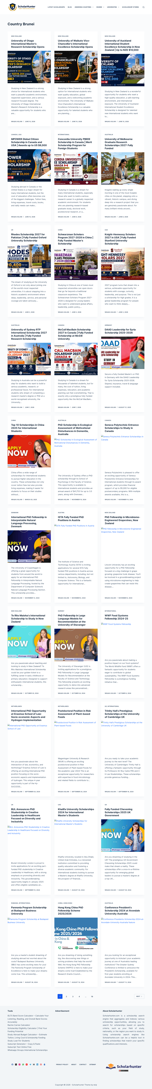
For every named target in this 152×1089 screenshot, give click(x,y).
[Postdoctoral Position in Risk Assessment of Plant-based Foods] (76, 737)
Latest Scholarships (56, 7)
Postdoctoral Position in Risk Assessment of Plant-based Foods (74, 713)
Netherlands (16, 706)
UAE (59, 805)
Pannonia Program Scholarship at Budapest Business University (29, 910)
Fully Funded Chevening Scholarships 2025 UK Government (118, 812)
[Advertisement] (76, 1030)
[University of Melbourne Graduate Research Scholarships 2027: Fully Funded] (122, 168)
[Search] (143, 7)
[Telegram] (30, 1064)
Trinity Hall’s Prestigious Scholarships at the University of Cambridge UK (122, 713)
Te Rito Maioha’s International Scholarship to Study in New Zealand (28, 618)
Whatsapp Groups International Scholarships (28, 1050)
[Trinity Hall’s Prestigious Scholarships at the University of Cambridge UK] (122, 737)
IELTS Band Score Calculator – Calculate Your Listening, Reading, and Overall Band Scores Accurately (28, 1018)
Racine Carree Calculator (19, 1025)
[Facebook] (12, 1064)
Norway (61, 611)
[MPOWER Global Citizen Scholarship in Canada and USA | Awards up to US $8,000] (29, 165)
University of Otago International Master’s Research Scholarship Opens (27, 43)
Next (138, 996)
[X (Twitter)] (16, 1064)
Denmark (14, 512)
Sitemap (92, 1064)
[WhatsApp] (23, 1064)
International (63, 134)
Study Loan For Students (19, 1041)
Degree (99, 7)
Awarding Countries (83, 7)
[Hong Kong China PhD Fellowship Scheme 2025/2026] (76, 934)
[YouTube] (27, 1064)
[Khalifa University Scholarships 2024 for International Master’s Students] (76, 835)
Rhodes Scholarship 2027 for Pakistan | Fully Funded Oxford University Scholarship (28, 237)
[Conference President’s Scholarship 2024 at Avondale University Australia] (122, 934)
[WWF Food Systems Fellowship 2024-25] (122, 639)
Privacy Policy (62, 1064)
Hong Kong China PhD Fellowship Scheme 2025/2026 (70, 910)
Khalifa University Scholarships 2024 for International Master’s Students (76, 812)
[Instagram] (19, 1064)
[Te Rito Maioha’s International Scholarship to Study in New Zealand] (29, 642)
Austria (61, 512)
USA (19, 134)
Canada (14, 134)
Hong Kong (67, 903)
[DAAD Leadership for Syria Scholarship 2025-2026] (122, 353)
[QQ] (44, 1064)
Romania (14, 903)
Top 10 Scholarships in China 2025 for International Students (27, 428)
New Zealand (16, 36)
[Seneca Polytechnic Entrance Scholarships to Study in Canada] (122, 451)
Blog (70, 7)
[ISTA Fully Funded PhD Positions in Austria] (76, 540)
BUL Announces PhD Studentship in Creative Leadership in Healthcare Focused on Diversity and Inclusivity (25, 815)
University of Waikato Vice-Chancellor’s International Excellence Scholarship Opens (75, 43)
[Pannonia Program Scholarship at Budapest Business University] (29, 934)
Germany (108, 325)
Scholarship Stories (130, 7)
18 (92, 996)
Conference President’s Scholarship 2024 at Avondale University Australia (122, 910)
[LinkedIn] (37, 1064)
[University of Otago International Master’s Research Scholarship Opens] (29, 67)
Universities (112, 7)
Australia (109, 134)
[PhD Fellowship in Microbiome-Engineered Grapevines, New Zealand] (122, 543)
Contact (82, 1064)
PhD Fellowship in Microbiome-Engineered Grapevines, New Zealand (122, 520)
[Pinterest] (41, 1064)
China (60, 230)
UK (12, 230)
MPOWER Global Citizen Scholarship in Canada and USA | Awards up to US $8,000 (29, 142)
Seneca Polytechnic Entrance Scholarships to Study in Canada (122, 428)
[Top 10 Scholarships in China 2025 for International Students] (29, 451)
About (73, 1064)
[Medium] (34, 1064)
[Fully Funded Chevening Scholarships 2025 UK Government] (122, 835)
